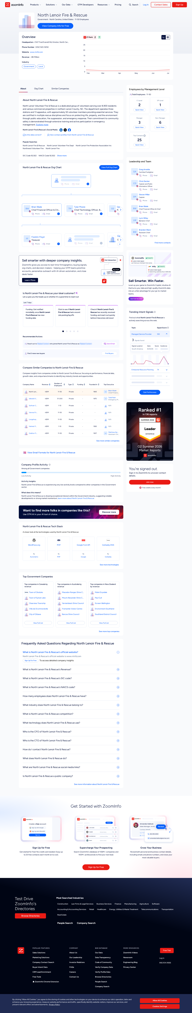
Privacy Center (129, 967)
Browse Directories (30, 916)
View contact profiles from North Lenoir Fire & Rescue (72, 135)
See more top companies (109, 631)
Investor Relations (77, 962)
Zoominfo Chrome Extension (47, 982)
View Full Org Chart (109, 167)
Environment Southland (104, 609)
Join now (149, 482)
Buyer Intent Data (40, 967)
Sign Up (179, 4)
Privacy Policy (54, 1004)
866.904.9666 (165, 963)
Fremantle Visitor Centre (72, 609)
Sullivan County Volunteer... (33, 405)
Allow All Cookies (160, 1000)
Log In (146, 5)
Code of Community (103, 962)
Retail (91, 909)
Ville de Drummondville (38, 609)
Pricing (118, 4)
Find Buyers (109, 353)
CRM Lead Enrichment (42, 972)
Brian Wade (36, 207)
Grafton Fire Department (33, 433)
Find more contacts (163, 243)
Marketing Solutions (41, 957)
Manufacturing (130, 904)
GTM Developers (85, 4)
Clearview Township (37, 603)
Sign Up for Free (96, 867)
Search (135, 5)
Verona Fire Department (33, 412)
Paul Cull (98, 598)
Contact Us (74, 977)
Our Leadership (75, 957)
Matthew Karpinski (113, 432)
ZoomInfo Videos (130, 953)
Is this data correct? (33, 135)
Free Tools (37, 977)
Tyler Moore (79, 207)
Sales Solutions (39, 953)
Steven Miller (144, 195)
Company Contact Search (43, 962)
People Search (65, 923)
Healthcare (101, 909)
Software (155, 904)
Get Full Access (136, 299)
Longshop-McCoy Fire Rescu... (33, 419)
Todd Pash (112, 398)
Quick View (139, 110)
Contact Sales (160, 4)
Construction (62, 904)
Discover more (109, 512)
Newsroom (127, 957)
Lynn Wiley (143, 218)
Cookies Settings (160, 1006)
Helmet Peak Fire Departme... (33, 426)
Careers (72, 972)
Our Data (99, 953)
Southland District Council (105, 614)
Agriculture (144, 904)
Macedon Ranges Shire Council (73, 592)
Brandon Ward (145, 230)
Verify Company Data (104, 967)
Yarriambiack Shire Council (73, 603)
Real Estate (61, 915)
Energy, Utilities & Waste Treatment (123, 909)
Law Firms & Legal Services (82, 904)
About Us (73, 953)
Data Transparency (103, 957)
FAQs (71, 967)
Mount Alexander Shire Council (73, 598)
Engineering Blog (130, 962)
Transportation (167, 909)
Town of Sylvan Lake (37, 598)
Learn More (30, 280)
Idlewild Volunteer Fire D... (33, 399)
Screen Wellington (102, 603)
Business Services (104, 904)
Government (29, 66)
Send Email (111, 344)
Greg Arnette (144, 169)
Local (41, 66)
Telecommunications (149, 909)
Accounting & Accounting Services (71, 909)
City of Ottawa (35, 614)
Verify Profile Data (102, 972)
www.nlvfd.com (36, 52)
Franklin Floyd (37, 237)
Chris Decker (144, 181)
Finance (118, 904)
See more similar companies (107, 441)
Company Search (86, 923)
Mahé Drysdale (101, 592)
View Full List (38, 623)
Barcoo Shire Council (70, 614)
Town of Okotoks (36, 592)
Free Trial (167, 950)
